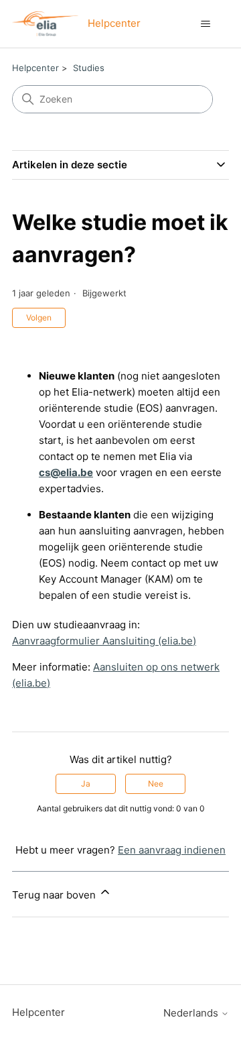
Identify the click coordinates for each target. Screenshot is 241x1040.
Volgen (39, 317)
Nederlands (192, 1013)
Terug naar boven (55, 894)
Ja (85, 783)
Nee (155, 783)
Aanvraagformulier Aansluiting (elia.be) (104, 640)
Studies (88, 67)
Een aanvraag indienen (172, 850)
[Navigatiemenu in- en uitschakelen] (205, 24)
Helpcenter (35, 67)
